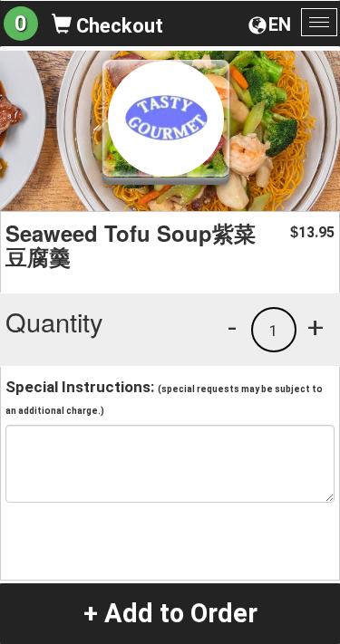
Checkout (117, 25)
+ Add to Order (170, 613)
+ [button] (315, 327)
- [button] (232, 327)
